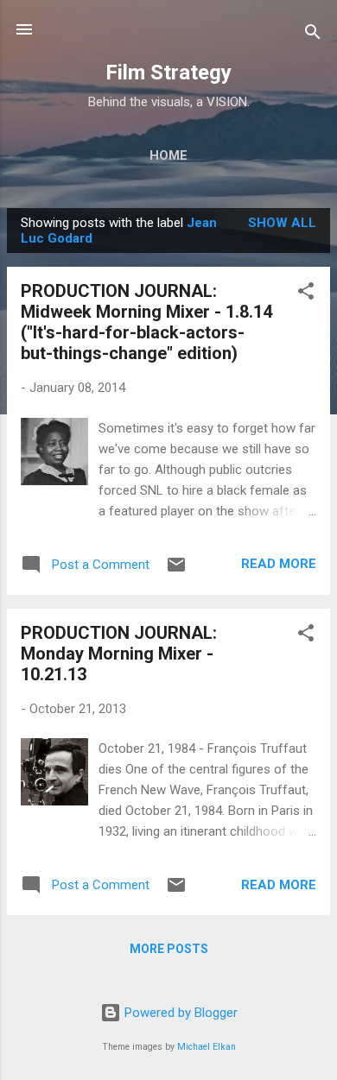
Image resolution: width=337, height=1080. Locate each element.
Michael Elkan (206, 1046)
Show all (282, 223)
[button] (306, 294)
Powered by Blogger (179, 1012)
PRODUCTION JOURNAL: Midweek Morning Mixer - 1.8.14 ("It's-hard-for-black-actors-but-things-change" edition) (146, 322)
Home (168, 155)
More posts (169, 949)
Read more (278, 564)
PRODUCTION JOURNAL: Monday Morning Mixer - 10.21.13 (119, 653)
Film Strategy (168, 72)
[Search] (312, 35)
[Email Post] (176, 570)
